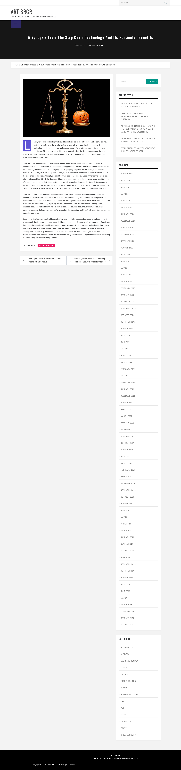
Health (124, 688)
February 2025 (128, 288)
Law (123, 701)
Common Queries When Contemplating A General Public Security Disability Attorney (88, 260)
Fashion (124, 674)
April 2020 (126, 524)
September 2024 (129, 322)
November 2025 (128, 228)
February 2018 (128, 611)
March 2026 (126, 207)
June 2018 (125, 591)
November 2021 (128, 436)
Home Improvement (130, 695)
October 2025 (127, 234)
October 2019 (127, 551)
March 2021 (126, 463)
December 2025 (128, 221)
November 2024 (128, 308)
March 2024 (126, 362)
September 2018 (129, 571)
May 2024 (125, 349)
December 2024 (128, 302)
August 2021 (127, 450)
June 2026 (125, 187)
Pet (122, 708)
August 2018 (127, 578)
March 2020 (126, 531)
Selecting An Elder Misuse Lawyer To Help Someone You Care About (44, 260)
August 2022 (127, 403)
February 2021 (128, 470)
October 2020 (127, 497)
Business (125, 654)
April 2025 (126, 275)
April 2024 (126, 356)
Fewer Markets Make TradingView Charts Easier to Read (138, 149)
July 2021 (125, 457)
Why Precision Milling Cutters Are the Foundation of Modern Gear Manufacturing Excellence (138, 129)
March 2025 (126, 282)
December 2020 (128, 483)
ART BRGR (21, 11)
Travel (124, 728)
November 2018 (128, 564)
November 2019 (128, 544)
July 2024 (125, 335)
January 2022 (127, 423)
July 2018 (125, 584)
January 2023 (127, 389)
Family (124, 668)
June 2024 (125, 342)
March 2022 (126, 416)
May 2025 (125, 268)
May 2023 (125, 376)
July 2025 (125, 255)
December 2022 (128, 396)
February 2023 (128, 382)
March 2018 (126, 605)
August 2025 (127, 248)
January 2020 (127, 537)
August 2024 (127, 329)
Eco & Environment (130, 661)
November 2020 (128, 490)
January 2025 (127, 295)
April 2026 (126, 201)
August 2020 (127, 504)
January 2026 (127, 214)
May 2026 (125, 194)
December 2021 (128, 430)
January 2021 (127, 477)
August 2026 (127, 174)
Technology (127, 721)
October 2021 (127, 443)
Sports (124, 715)
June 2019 (125, 557)
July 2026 (125, 181)
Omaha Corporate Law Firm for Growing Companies (137, 105)
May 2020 (125, 517)
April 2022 (126, 409)
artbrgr (102, 45)
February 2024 (128, 369)
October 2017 (127, 625)
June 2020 (125, 510)
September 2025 (129, 241)
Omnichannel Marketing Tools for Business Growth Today (138, 140)
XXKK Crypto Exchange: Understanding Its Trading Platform (134, 116)
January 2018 (127, 618)
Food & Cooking (128, 681)
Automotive (127, 647)
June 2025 (125, 261)
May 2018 (125, 598)
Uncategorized (46, 245)
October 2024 (127, 315)
